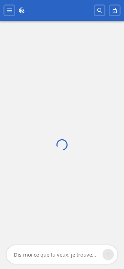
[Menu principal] (9, 10)
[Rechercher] (99, 10)
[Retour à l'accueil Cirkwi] (22, 10)
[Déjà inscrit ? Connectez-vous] (115, 10)
